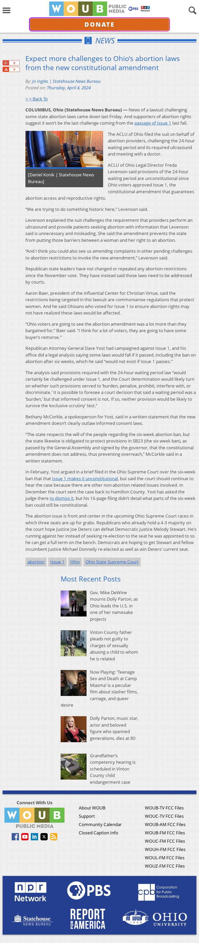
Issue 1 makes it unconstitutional (85, 478)
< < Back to (36, 99)
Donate (99, 24)
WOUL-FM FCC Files (164, 858)
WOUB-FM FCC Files (165, 833)
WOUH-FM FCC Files (165, 849)
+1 (6, 62)
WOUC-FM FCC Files (165, 841)
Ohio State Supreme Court (112, 562)
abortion (36, 562)
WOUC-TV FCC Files (164, 816)
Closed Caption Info (98, 833)
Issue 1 (57, 562)
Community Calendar (100, 824)
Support (87, 816)
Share (6, 69)
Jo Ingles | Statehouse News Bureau (66, 81)
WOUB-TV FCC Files (164, 808)
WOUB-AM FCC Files (165, 824)
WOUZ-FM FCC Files (165, 866)
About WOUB (92, 808)
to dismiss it (62, 498)
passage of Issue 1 (152, 123)
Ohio (75, 562)
